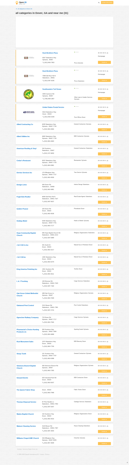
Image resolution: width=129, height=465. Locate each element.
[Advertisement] (64, 32)
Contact (42, 454)
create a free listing (107, 2)
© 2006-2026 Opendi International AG (28, 454)
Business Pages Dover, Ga (30, 449)
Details (104, 62)
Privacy (47, 454)
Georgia (19, 449)
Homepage (101, 56)
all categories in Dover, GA (24, 9)
